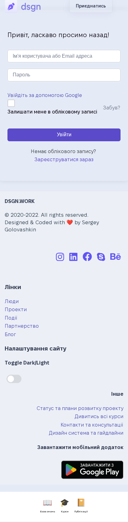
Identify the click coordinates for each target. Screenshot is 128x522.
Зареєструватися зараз (64, 159)
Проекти (16, 309)
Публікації (81, 505)
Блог (10, 334)
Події (11, 318)
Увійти (64, 134)
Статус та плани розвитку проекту (80, 408)
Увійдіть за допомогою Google (44, 95)
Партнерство (22, 326)
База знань (47, 505)
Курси (64, 505)
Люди (12, 301)
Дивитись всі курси (99, 416)
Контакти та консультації (92, 425)
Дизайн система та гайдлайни (86, 433)
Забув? (111, 107)
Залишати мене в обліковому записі (52, 111)
